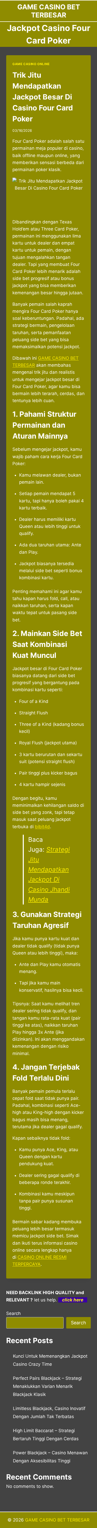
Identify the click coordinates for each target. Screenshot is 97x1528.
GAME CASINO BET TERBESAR (57, 1520)
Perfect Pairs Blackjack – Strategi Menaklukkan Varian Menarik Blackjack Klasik (47, 1386)
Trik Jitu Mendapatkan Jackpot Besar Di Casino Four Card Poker (42, 97)
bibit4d (42, 826)
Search (13, 1313)
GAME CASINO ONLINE (31, 64)
